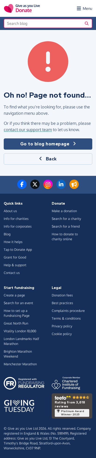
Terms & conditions (66, 318)
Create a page (14, 295)
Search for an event (18, 303)
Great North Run (16, 323)
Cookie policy (62, 334)
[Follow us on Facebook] (22, 187)
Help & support (15, 265)
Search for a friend (66, 226)
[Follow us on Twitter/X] (35, 187)
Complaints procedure (68, 311)
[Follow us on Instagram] (48, 187)
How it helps (13, 242)
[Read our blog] (74, 187)
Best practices (62, 303)
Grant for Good (15, 257)
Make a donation (64, 211)
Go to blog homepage (44, 144)
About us (10, 211)
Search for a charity (66, 219)
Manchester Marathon (20, 364)
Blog (7, 234)
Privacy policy (62, 326)
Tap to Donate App (18, 249)
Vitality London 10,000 (20, 331)
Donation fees (62, 295)
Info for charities (16, 219)
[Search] (87, 23)
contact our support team (28, 129)
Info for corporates (18, 226)
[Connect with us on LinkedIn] (61, 187)
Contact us (12, 273)
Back (51, 159)
